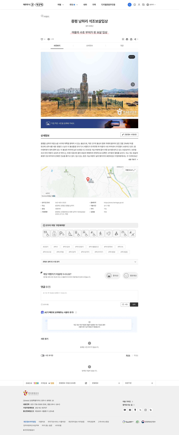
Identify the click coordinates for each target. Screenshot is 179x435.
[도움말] (42, 304)
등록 (134, 304)
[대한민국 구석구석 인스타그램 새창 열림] (145, 410)
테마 (85, 4)
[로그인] (139, 5)
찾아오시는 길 (127, 405)
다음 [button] (133, 84)
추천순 (136, 355)
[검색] (129, 5)
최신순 (128, 355)
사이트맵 (58, 425)
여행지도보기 (130, 170)
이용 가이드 (127, 402)
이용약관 (42, 422)
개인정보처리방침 (29, 422)
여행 (59, 4)
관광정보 (95, 383)
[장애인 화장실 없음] (46, 233)
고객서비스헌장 (103, 422)
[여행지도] (143, 5)
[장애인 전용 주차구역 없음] (62, 233)
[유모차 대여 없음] (132, 233)
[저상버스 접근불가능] (85, 233)
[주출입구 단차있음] (69, 233)
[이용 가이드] (135, 5)
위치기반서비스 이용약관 (56, 422)
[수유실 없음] (116, 233)
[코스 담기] (130, 39)
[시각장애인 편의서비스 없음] (101, 233)
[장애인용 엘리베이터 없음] (54, 233)
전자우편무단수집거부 (31, 425)
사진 (126, 304)
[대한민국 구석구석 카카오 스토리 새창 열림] (135, 410)
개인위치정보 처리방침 (76, 422)
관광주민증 (108, 4)
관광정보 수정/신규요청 (67, 383)
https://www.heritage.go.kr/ (114, 203)
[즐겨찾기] (122, 39)
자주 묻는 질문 (47, 425)
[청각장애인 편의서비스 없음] (108, 233)
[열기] (135, 262)
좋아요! (115, 276)
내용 (132, 159)
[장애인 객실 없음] (124, 233)
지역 (94, 4)
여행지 (46, 16)
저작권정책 (91, 422)
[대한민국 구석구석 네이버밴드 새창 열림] (151, 410)
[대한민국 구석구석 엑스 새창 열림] (140, 410)
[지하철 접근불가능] (77, 233)
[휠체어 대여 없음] (93, 233)
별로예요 (133, 276)
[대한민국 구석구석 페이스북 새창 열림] (130, 410)
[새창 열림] (126, 39)
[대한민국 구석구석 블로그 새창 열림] (125, 410)
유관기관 (128, 383)
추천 (71, 4)
